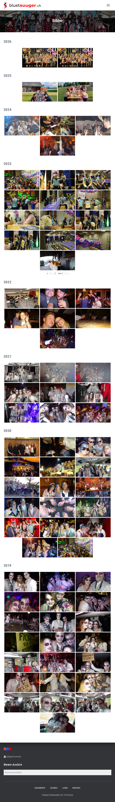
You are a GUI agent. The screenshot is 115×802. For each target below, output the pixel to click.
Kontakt (76, 788)
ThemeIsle (68, 795)
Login (65, 788)
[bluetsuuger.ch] (23, 5)
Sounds (54, 788)
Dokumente (40, 788)
